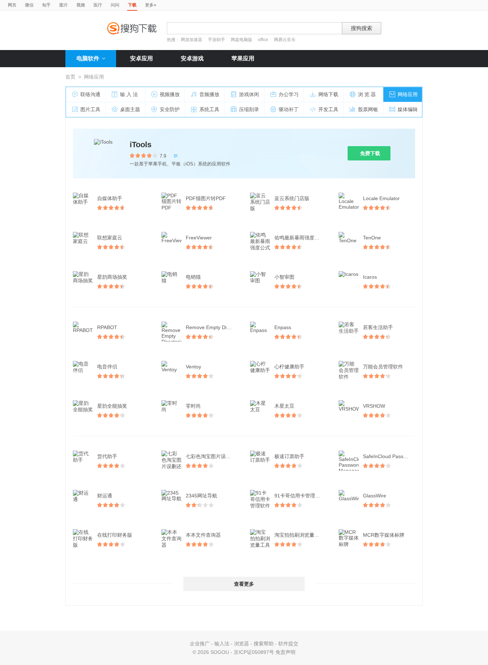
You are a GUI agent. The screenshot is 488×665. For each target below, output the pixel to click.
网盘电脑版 (241, 39)
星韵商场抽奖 (112, 277)
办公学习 (289, 94)
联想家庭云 (109, 237)
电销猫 (193, 277)
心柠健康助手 (289, 366)
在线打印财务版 (114, 535)
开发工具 (328, 109)
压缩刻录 (249, 109)
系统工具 (209, 109)
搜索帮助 (264, 643)
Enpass (282, 327)
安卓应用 (141, 58)
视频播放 (170, 94)
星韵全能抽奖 (112, 406)
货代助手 (107, 456)
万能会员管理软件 (383, 366)
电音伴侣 (107, 366)
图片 (63, 5)
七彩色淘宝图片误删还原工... (212, 456)
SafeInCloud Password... (390, 456)
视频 (80, 5)
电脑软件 (87, 58)
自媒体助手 (109, 198)
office (263, 39)
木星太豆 (284, 406)
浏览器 (241, 643)
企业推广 (200, 643)
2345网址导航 (201, 495)
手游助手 (217, 39)
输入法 (221, 643)
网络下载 (328, 94)
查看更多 (244, 584)
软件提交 (288, 643)
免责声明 (285, 652)
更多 (150, 5)
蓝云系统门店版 (291, 198)
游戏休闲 (249, 94)
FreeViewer (199, 237)
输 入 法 (129, 94)
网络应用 (408, 94)
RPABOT (107, 327)
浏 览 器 (367, 94)
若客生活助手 (378, 327)
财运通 (104, 495)
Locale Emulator (381, 198)
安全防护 (170, 109)
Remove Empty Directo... (212, 327)
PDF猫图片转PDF (206, 198)
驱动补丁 (289, 109)
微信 (29, 5)
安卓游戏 (192, 58)
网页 (12, 5)
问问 (115, 5)
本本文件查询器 (203, 535)
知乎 (46, 5)
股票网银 (368, 109)
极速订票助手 (289, 456)
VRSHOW (374, 406)
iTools (140, 144)
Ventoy (193, 366)
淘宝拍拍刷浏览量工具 (299, 535)
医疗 (98, 5)
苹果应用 (242, 58)
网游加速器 (191, 39)
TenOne (372, 237)
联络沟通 (90, 94)
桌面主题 (130, 109)
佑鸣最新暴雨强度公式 (299, 237)
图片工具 (90, 109)
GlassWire (374, 495)
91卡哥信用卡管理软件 (299, 495)
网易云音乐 (284, 39)
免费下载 (370, 153)
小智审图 (284, 277)
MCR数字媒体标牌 (383, 535)
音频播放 (209, 94)
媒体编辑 (408, 109)
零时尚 (193, 406)
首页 (70, 77)
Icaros (370, 277)
